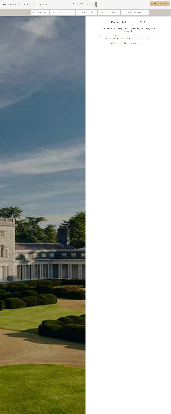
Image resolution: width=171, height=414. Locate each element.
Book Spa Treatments (135, 12)
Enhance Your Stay (62, 12)
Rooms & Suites (40, 4)
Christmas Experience (19, 4)
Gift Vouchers (87, 12)
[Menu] (4, 4)
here (147, 36)
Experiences (40, 12)
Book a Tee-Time (109, 12)
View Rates (160, 4)
